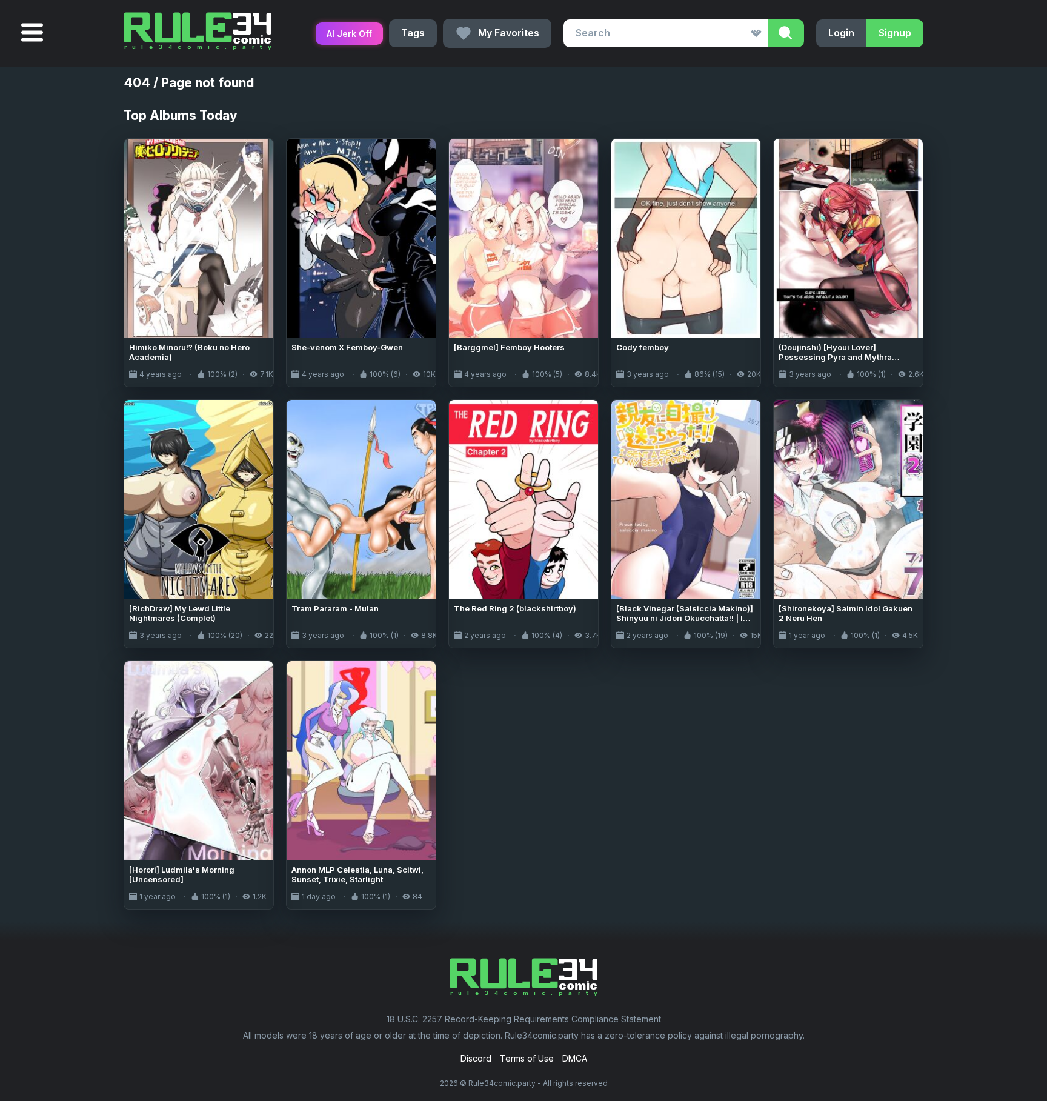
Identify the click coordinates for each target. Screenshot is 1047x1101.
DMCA (574, 1058)
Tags (413, 33)
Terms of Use (527, 1058)
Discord (475, 1058)
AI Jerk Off (349, 33)
